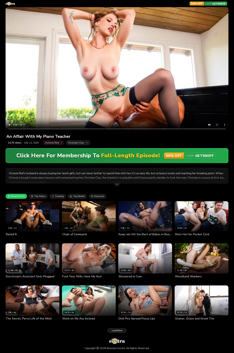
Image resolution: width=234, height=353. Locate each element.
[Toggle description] (117, 183)
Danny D (192, 239)
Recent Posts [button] (18, 196)
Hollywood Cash (145, 281)
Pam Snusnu (68, 324)
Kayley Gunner (182, 324)
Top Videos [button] (40, 196)
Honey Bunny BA (127, 281)
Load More (117, 330)
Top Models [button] (79, 196)
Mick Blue (80, 281)
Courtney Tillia (13, 324)
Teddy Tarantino (25, 281)
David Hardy (82, 324)
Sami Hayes (181, 239)
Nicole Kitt (11, 281)
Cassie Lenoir (125, 324)
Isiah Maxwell (24, 239)
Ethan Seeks (139, 324)
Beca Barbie (84, 239)
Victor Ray (27, 324)
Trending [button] (59, 196)
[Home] (10, 4)
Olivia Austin (140, 239)
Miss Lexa (11, 239)
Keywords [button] (99, 196)
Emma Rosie (68, 281)
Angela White (69, 239)
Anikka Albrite (126, 239)
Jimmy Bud (196, 324)
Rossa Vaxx (181, 281)
